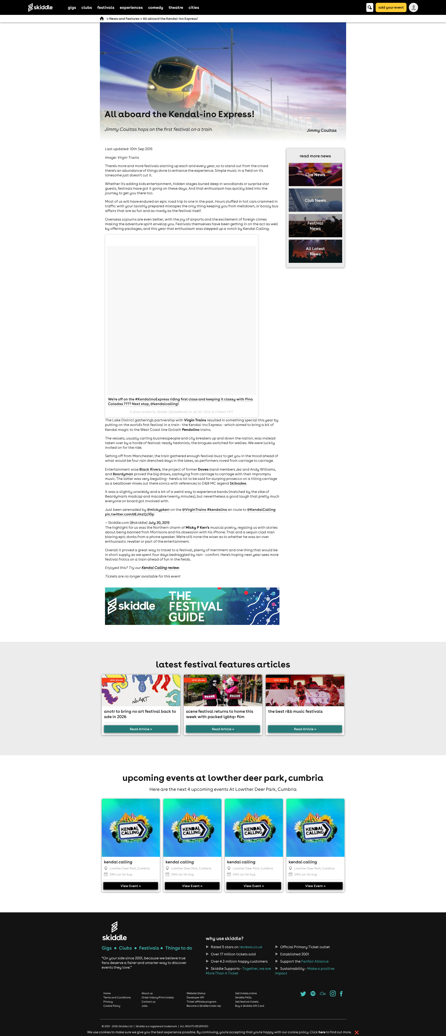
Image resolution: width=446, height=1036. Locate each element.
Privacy (108, 1001)
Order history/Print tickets (157, 997)
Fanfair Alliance (315, 961)
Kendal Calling (118, 861)
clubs (87, 7)
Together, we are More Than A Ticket (238, 971)
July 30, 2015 (159, 522)
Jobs (144, 1005)
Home (107, 993)
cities (194, 7)
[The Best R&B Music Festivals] (305, 690)
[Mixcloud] (323, 995)
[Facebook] (341, 995)
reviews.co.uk (250, 947)
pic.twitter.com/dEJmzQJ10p (129, 514)
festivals (105, 7)
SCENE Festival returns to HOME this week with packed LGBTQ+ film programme (219, 717)
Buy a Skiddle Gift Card (249, 1005)
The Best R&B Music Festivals (295, 711)
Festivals (149, 948)
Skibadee (238, 483)
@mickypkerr (158, 509)
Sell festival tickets (246, 1001)
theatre (176, 7)
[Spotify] (312, 995)
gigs (72, 7)
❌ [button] (356, 1032)
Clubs (125, 948)
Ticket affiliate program (201, 1001)
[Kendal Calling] (131, 828)
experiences (131, 7)
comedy (155, 7)
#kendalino (217, 509)
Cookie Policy (111, 1005)
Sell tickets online (246, 993)
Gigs (107, 948)
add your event (391, 7)
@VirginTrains (194, 509)
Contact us (148, 1001)
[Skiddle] (114, 930)
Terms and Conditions (117, 997)
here (321, 1032)
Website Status (196, 993)
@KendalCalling (261, 509)
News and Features (124, 18)
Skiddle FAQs (243, 997)
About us (147, 993)
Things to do (178, 948)
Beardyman (123, 474)
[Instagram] (333, 995)
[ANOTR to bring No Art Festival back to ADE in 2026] (141, 690)
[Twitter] (303, 995)
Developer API (195, 997)
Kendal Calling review (160, 567)
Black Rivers (150, 469)
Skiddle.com (46, 7)
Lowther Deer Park (123, 868)
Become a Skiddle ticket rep (204, 1005)
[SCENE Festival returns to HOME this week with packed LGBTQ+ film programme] (223, 690)
